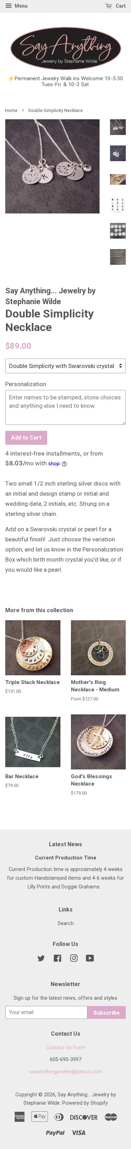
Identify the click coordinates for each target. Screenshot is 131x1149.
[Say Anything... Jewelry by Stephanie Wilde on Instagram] (74, 960)
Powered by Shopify (85, 1103)
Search (66, 923)
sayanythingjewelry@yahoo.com (65, 1072)
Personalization (25, 384)
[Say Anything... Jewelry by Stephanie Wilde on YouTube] (90, 960)
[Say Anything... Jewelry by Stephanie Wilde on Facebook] (57, 960)
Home (11, 110)
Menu (21, 6)
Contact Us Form (65, 1048)
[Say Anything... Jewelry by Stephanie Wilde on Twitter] (41, 960)
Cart (120, 6)
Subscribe (106, 1012)
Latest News (65, 844)
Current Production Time (65, 858)
